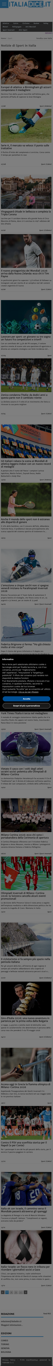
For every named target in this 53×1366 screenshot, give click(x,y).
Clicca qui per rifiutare (28, 692)
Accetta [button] (26, 699)
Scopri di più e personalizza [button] (26, 705)
